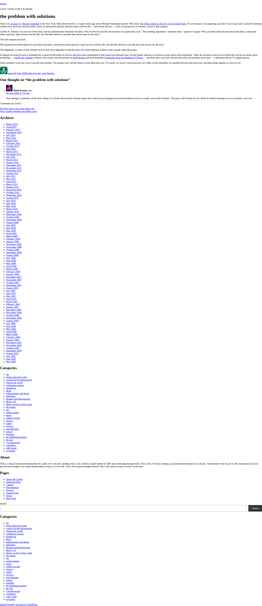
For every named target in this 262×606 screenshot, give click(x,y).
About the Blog (13, 482)
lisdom (3, 3)
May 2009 (11, 230)
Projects (10, 490)
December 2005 (13, 342)
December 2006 (13, 310)
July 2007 (10, 290)
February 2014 (13, 143)
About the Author (14, 479)
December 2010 (13, 189)
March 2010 (12, 209)
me (7, 410)
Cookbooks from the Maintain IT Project (123, 57)
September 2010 (14, 195)
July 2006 (10, 323)
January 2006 (12, 340)
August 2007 (12, 288)
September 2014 (14, 132)
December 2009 (13, 214)
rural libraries (48, 73)
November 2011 (14, 168)
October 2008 (12, 249)
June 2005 (11, 359)
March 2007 (12, 301)
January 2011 (12, 187)
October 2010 (12, 192)
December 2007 (13, 277)
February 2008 (13, 271)
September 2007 (14, 285)
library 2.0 (11, 401)
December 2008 (13, 244)
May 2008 (11, 263)
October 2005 (12, 348)
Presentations (12, 487)
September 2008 (14, 252)
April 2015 (11, 127)
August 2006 (12, 320)
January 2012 (12, 162)
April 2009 (11, 233)
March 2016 (12, 124)
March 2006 (12, 334)
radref (9, 423)
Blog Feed (11, 498)
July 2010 (10, 200)
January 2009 (12, 241)
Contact (9, 484)
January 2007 (12, 307)
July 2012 (10, 157)
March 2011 (12, 184)
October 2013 (12, 146)
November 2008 (14, 247)
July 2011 (10, 176)
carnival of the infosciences (19, 380)
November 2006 (14, 312)
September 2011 (14, 170)
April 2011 (11, 181)
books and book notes (16, 377)
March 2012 (12, 159)
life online (11, 407)
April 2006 (11, 331)
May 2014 (11, 138)
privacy (9, 421)
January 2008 (12, 274)
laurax (11, 73)
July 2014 (10, 135)
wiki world (11, 448)
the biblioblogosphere (16, 437)
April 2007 (11, 299)
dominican (11, 388)
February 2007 (13, 304)
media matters (12, 412)
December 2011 (13, 165)
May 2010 (11, 206)
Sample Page (12, 493)
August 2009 (12, 222)
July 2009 (10, 225)
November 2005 (14, 345)
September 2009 (14, 219)
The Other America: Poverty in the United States (163, 23)
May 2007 (11, 296)
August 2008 (12, 255)
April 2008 (11, 266)
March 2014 (12, 140)
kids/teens (10, 396)
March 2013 (12, 151)
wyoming (10, 451)
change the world (14, 382)
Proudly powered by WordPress (22, 604)
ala (7, 374)
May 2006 (11, 329)
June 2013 (11, 149)
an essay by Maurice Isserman (25, 23)
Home (9, 495)
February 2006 (13, 337)
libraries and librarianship (18, 399)
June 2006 (11, 326)
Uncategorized (13, 442)
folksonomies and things (17, 393)
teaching (10, 434)
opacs (9, 415)
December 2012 (13, 154)
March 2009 (12, 236)
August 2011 (12, 173)
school (9, 431)
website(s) (11, 445)
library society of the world (19, 404)
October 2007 (12, 282)
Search (3, 503)
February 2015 (13, 129)
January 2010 (12, 211)
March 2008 (12, 269)
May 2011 (11, 179)
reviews (9, 426)
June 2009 (11, 228)
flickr (8, 390)
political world (34, 73)
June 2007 (11, 293)
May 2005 (11, 361)
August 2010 (12, 198)
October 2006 (12, 315)
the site (9, 440)
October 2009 (12, 217)
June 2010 (11, 203)
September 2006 (14, 318)
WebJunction (79, 57)
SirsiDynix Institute (23, 57)
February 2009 (13, 239)
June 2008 (11, 260)
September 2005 (14, 350)
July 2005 (10, 356)
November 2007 (14, 280)
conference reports (15, 385)
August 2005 (12, 353)
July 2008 (10, 258)
